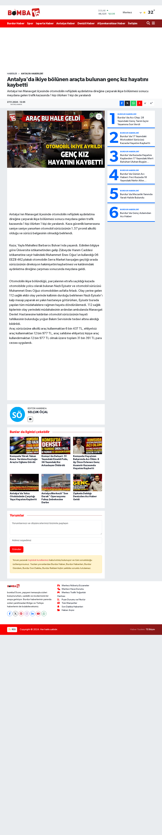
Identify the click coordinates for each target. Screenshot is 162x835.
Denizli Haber (86, 23)
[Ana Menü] (153, 23)
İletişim (132, 23)
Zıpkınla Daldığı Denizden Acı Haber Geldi (85, 496)
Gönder (16, 549)
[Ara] (149, 23)
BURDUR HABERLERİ (127, 114)
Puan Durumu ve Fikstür (73, 599)
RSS (13, 629)
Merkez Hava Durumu (73, 589)
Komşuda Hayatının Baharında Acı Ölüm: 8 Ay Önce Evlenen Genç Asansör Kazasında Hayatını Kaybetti (86, 462)
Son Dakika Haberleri (72, 606)
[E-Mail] (30, 419)
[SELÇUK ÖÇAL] (17, 414)
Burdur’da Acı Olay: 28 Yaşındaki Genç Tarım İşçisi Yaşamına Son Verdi (133, 121)
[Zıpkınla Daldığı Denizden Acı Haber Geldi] (87, 482)
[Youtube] (38, 613)
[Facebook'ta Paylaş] (122, 103)
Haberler (12, 74)
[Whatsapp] (44, 613)
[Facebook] (9, 613)
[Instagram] (26, 613)
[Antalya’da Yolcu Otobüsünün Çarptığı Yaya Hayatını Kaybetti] (24, 482)
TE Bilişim (150, 629)
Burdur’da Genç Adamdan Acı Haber (135, 215)
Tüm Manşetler (69, 603)
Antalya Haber (65, 23)
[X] (15, 613)
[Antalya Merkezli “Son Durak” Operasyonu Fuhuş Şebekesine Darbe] (55, 482)
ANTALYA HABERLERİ (32, 74)
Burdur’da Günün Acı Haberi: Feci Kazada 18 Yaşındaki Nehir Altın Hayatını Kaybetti (133, 177)
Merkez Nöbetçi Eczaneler (75, 585)
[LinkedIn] (32, 613)
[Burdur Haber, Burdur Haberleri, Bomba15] (23, 12)
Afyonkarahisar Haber (111, 23)
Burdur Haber (15, 23)
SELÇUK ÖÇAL (38, 412)
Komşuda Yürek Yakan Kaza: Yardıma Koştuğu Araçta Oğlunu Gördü (23, 459)
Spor (30, 23)
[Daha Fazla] (139, 103)
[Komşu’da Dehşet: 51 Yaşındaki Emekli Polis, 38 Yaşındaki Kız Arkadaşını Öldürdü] (55, 445)
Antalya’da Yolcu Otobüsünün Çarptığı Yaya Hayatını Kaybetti (23, 496)
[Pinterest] (21, 613)
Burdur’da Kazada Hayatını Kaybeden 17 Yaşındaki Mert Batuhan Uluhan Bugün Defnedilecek (136, 159)
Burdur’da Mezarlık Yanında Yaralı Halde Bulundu (136, 196)
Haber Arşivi (68, 610)
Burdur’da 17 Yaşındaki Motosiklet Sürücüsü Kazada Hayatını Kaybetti (135, 140)
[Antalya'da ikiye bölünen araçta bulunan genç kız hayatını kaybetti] (56, 139)
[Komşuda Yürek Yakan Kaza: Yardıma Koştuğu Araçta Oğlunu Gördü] (24, 445)
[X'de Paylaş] (127, 103)
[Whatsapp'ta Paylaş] (133, 103)
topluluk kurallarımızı (38, 560)
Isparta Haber (45, 23)
